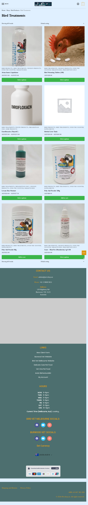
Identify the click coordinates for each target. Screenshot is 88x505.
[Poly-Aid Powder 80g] (22, 223)
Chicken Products (34, 68)
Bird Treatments (20, 68)
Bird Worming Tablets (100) (54, 72)
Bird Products (15, 10)
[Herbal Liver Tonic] (64, 105)
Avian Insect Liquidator (10, 72)
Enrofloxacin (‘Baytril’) (10, 131)
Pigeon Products (21, 127)
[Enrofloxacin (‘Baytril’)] (22, 105)
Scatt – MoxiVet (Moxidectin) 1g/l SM (57, 250)
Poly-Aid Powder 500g (52, 191)
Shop (8, 10)
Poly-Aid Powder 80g (9, 250)
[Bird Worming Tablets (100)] (64, 46)
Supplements (49, 129)
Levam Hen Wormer (9, 191)
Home (3, 10)
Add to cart (64, 198)
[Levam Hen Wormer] (22, 164)
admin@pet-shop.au (45, 277)
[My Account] (78, 4)
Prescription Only (70, 70)
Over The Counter (9, 70)
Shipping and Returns (9, 488)
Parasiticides (21, 70)
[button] (83, 4)
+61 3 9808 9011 (46, 282)
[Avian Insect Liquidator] (22, 46)
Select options (21, 80)
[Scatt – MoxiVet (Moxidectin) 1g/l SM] (64, 223)
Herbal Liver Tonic (51, 131)
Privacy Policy (25, 488)
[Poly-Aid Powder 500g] (64, 164)
